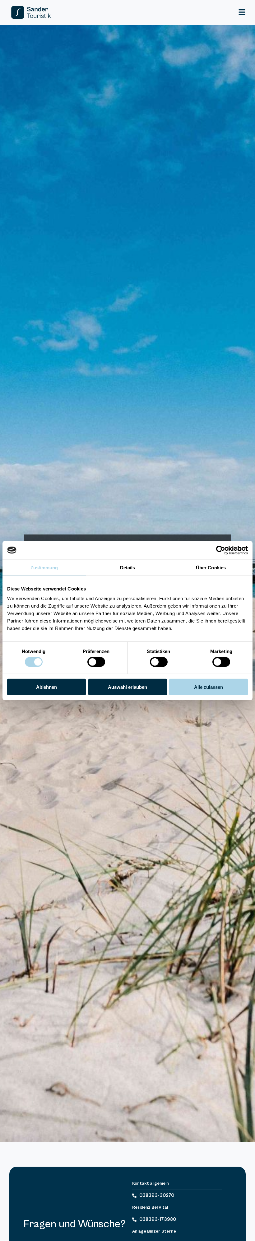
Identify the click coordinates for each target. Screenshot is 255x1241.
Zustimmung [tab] (44, 567)
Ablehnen (46, 687)
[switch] (96, 662)
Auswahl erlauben (127, 687)
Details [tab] (127, 567)
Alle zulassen (208, 687)
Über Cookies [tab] (211, 567)
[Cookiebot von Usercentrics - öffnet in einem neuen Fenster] (220, 550)
